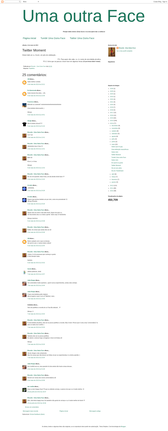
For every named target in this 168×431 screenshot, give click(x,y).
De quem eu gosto (117, 163)
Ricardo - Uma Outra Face (35, 132)
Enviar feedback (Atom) (37, 414)
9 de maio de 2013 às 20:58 (36, 380)
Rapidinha (32, 68)
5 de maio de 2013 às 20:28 (36, 190)
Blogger (123, 426)
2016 (112, 115)
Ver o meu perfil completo (124, 51)
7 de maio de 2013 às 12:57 (36, 274)
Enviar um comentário (32, 407)
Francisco (30, 102)
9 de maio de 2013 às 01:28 (36, 369)
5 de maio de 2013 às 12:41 (36, 137)
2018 (112, 110)
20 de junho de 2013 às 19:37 (36, 392)
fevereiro (114, 179)
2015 (112, 118)
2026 (112, 88)
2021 (112, 102)
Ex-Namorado (31, 90)
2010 (112, 191)
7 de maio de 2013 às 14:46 (36, 299)
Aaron (29, 269)
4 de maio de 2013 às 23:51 (36, 115)
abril (113, 174)
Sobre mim (114, 152)
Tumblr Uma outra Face (118, 157)
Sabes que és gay (117, 146)
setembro (115, 133)
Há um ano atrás (116, 168)
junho (114, 141)
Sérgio (29, 121)
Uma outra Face (83, 15)
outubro (114, 131)
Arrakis (29, 185)
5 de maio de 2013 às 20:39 (36, 232)
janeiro (114, 182)
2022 (112, 99)
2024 (112, 94)
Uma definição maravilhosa (119, 149)
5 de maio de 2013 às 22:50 (36, 245)
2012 (112, 185)
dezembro (115, 125)
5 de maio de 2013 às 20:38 (36, 221)
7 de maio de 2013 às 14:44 (36, 285)
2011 (112, 188)
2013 (112, 123)
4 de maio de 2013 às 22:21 (36, 84)
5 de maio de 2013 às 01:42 (36, 126)
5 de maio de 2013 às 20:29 (36, 204)
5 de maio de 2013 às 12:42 (36, 168)
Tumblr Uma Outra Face (53, 38)
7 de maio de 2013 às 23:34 (36, 357)
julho (113, 139)
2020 (112, 104)
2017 (112, 112)
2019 (112, 107)
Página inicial (29, 38)
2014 (112, 120)
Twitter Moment (116, 154)
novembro (115, 128)
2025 (112, 91)
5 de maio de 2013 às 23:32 (36, 263)
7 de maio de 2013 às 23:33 (36, 327)
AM (28, 79)
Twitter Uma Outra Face (82, 38)
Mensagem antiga (95, 411)
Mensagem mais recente (30, 411)
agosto (114, 136)
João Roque (31, 280)
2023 (112, 96)
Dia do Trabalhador (117, 171)
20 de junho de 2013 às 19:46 (36, 403)
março (114, 177)
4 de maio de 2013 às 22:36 (36, 95)
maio (113, 144)
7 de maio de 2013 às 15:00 (36, 314)
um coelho (30, 386)
